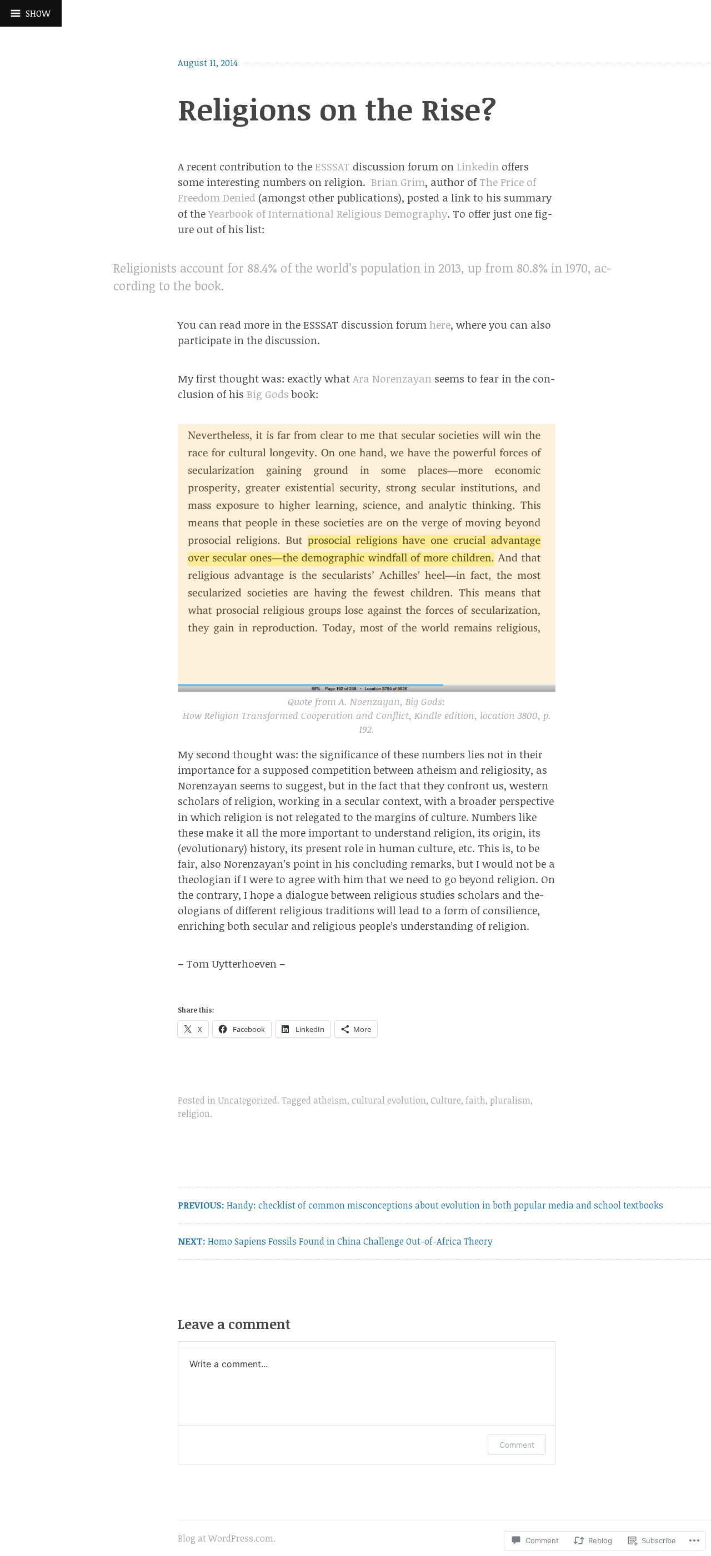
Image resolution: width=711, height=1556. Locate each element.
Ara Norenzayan (392, 378)
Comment (516, 1444)
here (439, 324)
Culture (445, 1100)
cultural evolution (389, 1100)
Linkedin (478, 166)
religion (194, 1113)
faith (475, 1100)
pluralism (510, 1100)
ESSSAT (332, 166)
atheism (330, 1100)
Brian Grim (398, 182)
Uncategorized (247, 1100)
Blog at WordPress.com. (227, 1538)
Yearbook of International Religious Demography (327, 213)
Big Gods (268, 394)
